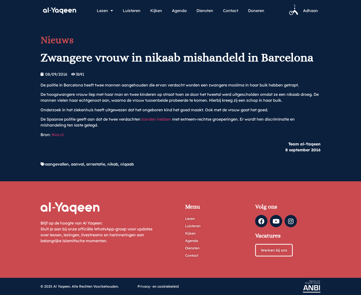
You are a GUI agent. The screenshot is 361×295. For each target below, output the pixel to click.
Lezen (102, 10)
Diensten (204, 10)
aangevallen (57, 164)
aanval (77, 164)
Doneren (256, 10)
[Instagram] (291, 221)
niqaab (127, 164)
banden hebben (156, 119)
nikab (112, 164)
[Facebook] (261, 221)
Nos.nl (58, 134)
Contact (230, 10)
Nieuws (57, 39)
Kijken (156, 10)
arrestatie (95, 164)
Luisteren (131, 10)
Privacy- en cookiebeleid (158, 286)
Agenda (179, 10)
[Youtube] (276, 221)
